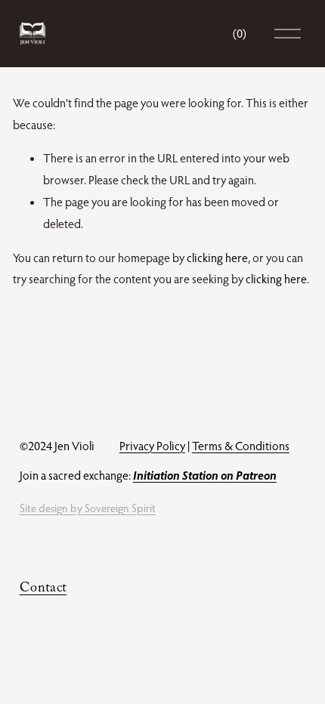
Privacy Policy (152, 445)
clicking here (217, 257)
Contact (43, 589)
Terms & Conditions (240, 445)
